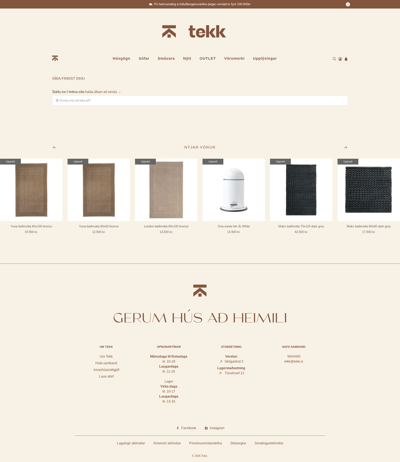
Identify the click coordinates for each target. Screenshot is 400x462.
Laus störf (106, 376)
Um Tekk (106, 356)
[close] (348, 4)
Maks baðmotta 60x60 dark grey (369, 226)
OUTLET (208, 58)
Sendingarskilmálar (269, 443)
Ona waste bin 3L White (234, 226)
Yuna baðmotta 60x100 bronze (31, 226)
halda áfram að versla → (103, 92)
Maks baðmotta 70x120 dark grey (301, 226)
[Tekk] (200, 32)
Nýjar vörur (200, 147)
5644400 (293, 356)
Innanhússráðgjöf (106, 370)
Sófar (144, 58)
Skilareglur (238, 443)
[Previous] (54, 147)
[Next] (345, 147)
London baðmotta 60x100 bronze (166, 226)
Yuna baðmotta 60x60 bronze (99, 226)
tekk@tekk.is (293, 361)
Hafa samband (106, 363)
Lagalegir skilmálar (131, 443)
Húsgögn (121, 58)
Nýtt (187, 58)
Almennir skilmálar (167, 443)
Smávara (166, 58)
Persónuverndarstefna (205, 443)
